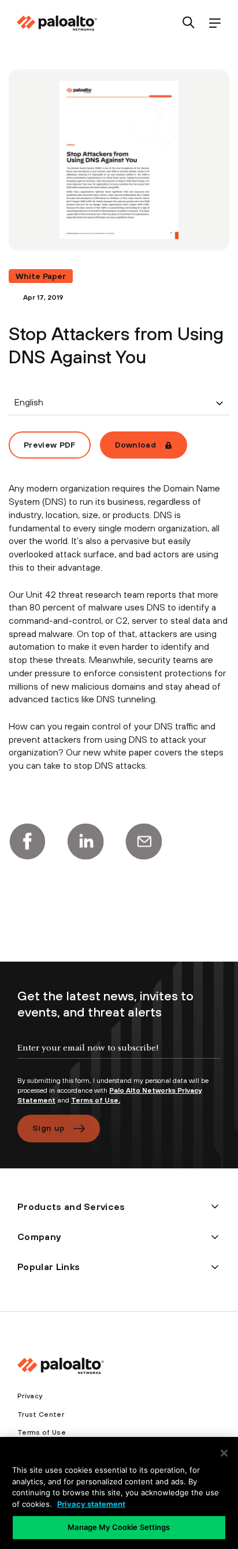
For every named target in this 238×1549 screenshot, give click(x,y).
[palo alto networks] (56, 23)
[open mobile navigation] (215, 23)
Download (136, 444)
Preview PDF (50, 444)
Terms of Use (41, 1432)
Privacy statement (91, 1504)
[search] (189, 23)
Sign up (48, 1128)
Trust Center (40, 1414)
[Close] (224, 1453)
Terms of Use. (95, 1100)
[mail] (143, 841)
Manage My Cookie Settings (119, 1527)
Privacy (29, 1396)
